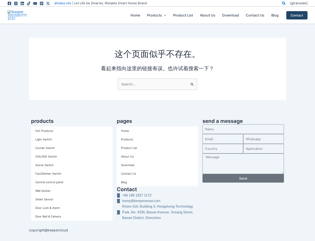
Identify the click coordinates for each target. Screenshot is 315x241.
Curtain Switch (45, 148)
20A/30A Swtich (46, 156)
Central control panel (49, 182)
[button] (284, 3)
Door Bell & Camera (48, 216)
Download (127, 165)
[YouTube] (35, 3)
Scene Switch (44, 165)
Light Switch (43, 139)
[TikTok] (29, 3)
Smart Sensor (44, 199)
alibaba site (62, 3)
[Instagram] (16, 3)
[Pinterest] (42, 3)
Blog (124, 182)
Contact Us (128, 173)
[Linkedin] (22, 3)
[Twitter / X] (48, 3)
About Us (127, 156)
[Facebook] (9, 3)
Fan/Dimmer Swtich (48, 173)
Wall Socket (43, 190)
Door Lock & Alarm (47, 208)
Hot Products (44, 130)
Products (127, 139)
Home (125, 130)
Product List (129, 148)
